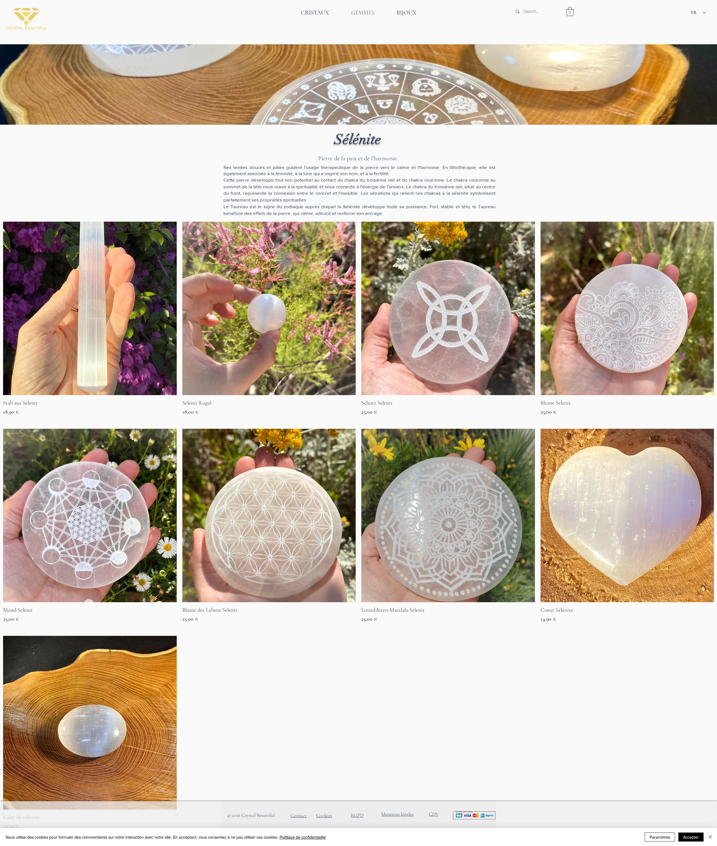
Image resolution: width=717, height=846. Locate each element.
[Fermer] (710, 837)
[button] (570, 11)
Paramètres (660, 837)
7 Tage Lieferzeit (15, 421)
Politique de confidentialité (303, 837)
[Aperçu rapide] (90, 308)
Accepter (691, 837)
